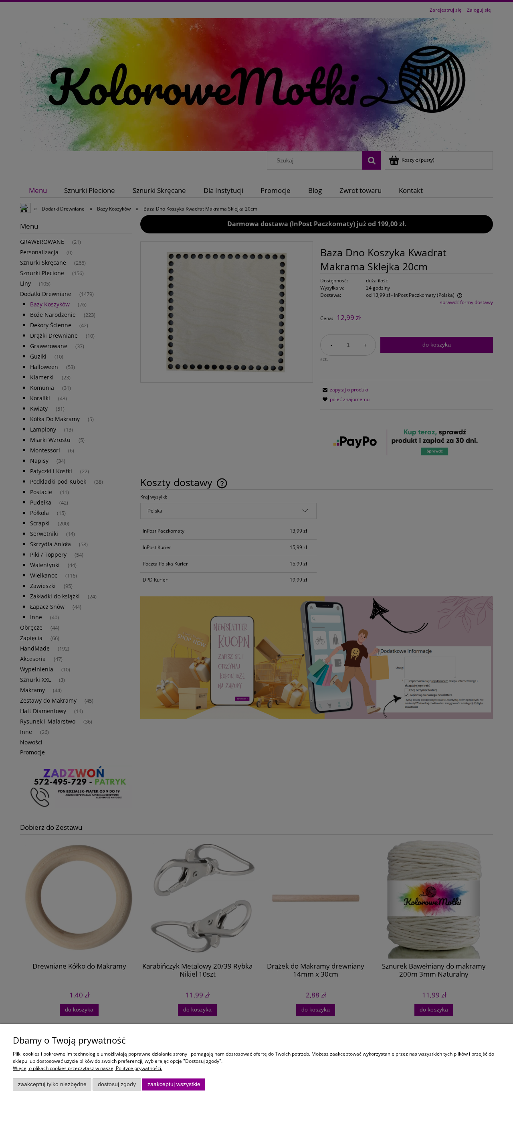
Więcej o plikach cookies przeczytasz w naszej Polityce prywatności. (87, 1068)
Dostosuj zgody (117, 1084)
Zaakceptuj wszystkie (173, 1084)
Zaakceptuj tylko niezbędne (52, 1084)
